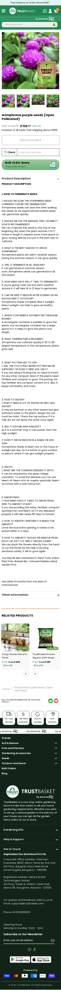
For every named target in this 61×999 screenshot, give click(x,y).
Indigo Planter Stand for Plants (14, 656)
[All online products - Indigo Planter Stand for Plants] (15, 637)
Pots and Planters (13, 748)
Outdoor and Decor (14, 763)
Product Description (16, 178)
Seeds (5, 758)
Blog (4, 773)
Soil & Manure (10, 743)
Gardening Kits (13, 829)
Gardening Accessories (16, 753)
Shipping (37, 130)
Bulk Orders (9, 768)
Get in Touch (12, 849)
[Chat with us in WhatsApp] (45, 11)
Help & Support (14, 839)
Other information (15, 595)
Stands (6, 738)
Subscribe (52, 940)
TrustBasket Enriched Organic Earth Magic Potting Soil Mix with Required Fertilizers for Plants (44, 656)
